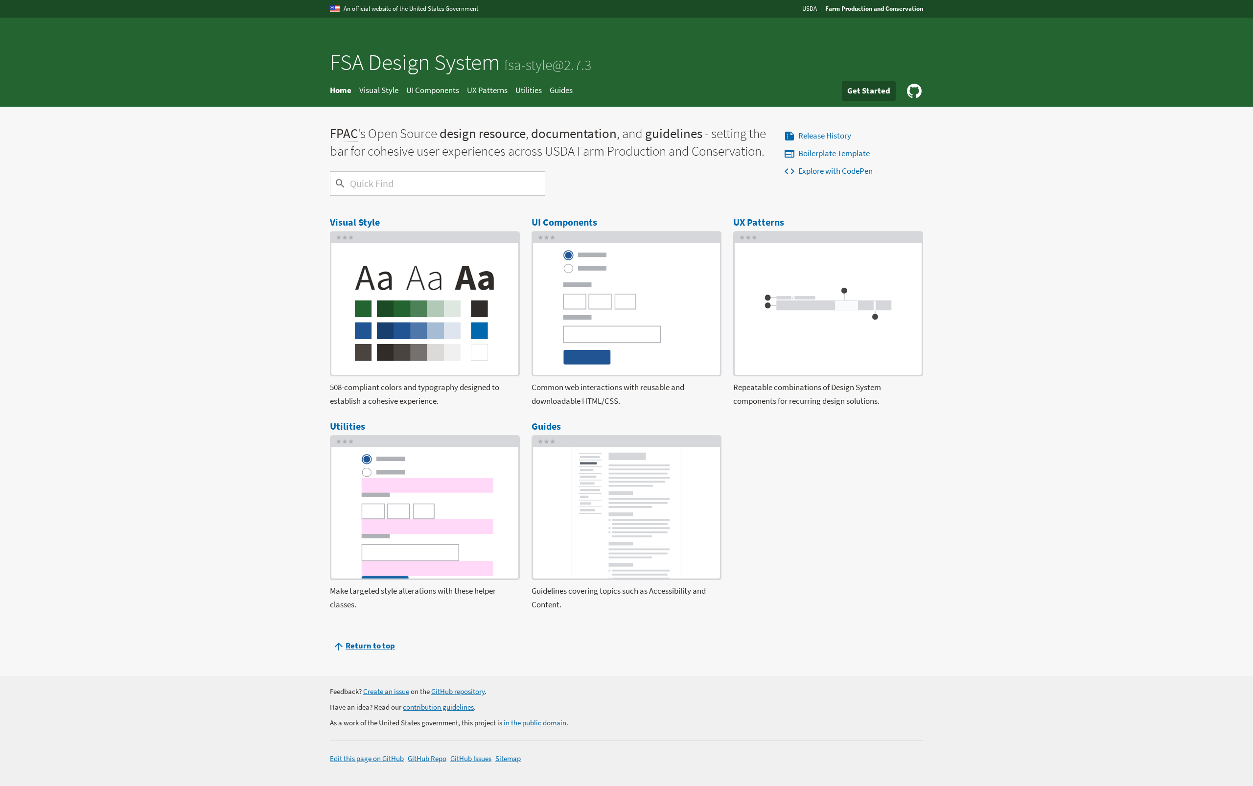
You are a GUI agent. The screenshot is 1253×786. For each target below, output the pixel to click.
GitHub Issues (470, 758)
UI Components (432, 90)
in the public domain (535, 722)
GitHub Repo (427, 758)
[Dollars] (338, 183)
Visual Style (378, 90)
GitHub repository (458, 691)
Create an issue (386, 691)
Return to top (370, 645)
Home (340, 90)
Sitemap (508, 758)
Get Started (868, 90)
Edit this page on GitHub (367, 758)
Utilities (528, 90)
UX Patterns (487, 90)
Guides (561, 90)
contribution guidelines (438, 707)
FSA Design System (460, 62)
